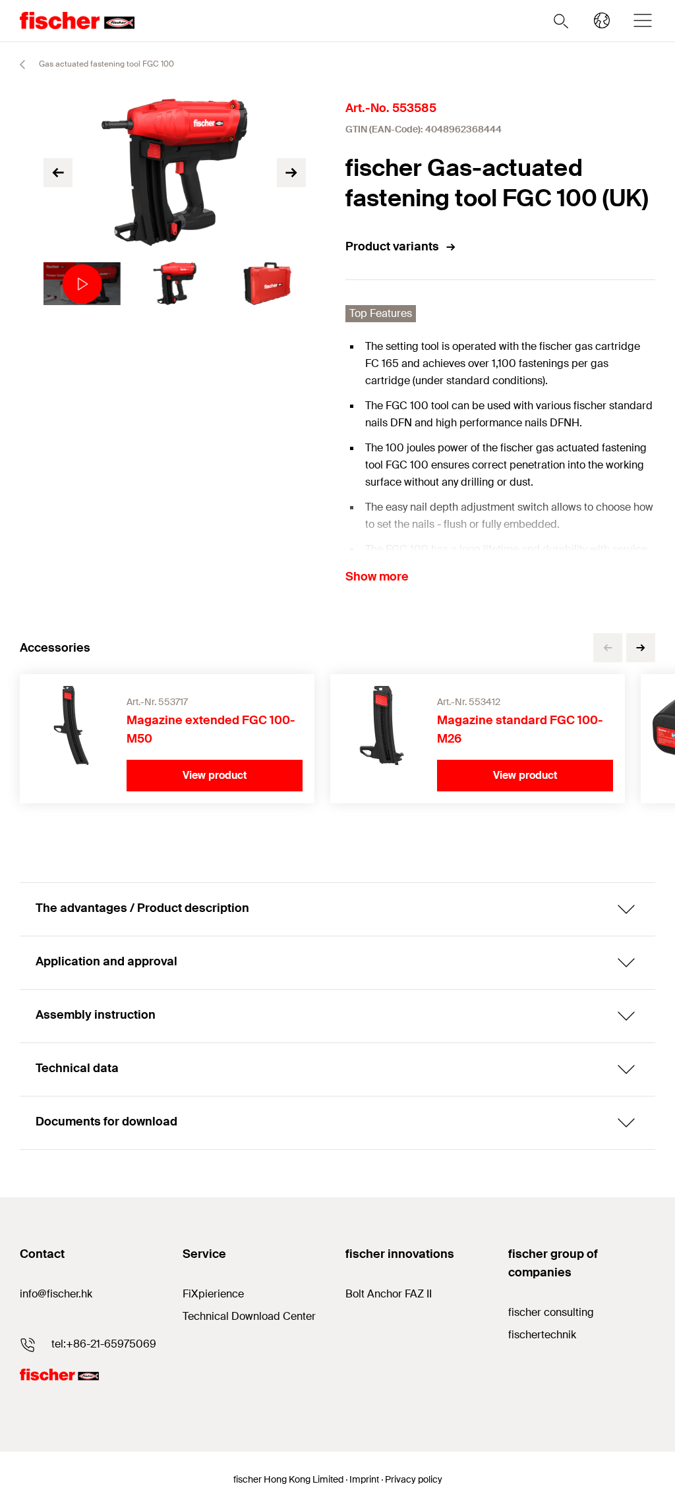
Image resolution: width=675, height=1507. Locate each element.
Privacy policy (413, 1479)
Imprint (364, 1479)
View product (215, 775)
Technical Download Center (249, 1316)
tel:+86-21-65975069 (103, 1344)
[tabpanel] (82, 284)
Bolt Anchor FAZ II (388, 1294)
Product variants (392, 246)
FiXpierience (213, 1294)
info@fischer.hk (56, 1294)
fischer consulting (551, 1312)
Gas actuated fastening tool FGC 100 (105, 64)
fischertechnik (542, 1335)
